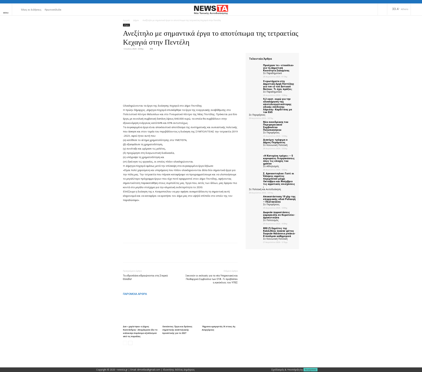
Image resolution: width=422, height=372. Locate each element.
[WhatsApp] (149, 255)
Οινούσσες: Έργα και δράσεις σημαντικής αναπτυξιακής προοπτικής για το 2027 (177, 329)
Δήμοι (136, 20)
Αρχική (126, 20)
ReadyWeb (310, 369)
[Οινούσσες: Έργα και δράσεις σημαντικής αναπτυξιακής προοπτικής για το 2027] (180, 311)
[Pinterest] (141, 255)
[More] (156, 255)
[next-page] (130, 343)
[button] (416, 9)
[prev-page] (125, 343)
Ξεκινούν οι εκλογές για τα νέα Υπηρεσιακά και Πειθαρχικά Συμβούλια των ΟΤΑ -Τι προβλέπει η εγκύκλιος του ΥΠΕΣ (211, 279)
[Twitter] (134, 255)
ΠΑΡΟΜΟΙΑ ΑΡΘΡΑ (135, 294)
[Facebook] (382, 9)
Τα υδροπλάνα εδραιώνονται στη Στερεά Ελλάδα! (145, 277)
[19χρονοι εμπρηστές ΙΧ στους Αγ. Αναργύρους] (220, 311)
